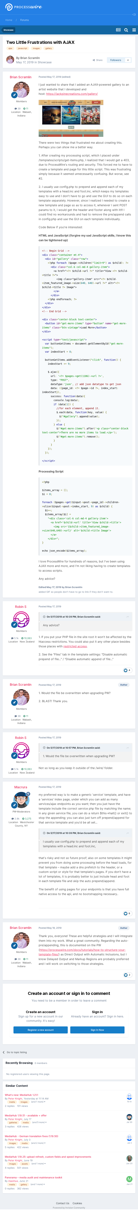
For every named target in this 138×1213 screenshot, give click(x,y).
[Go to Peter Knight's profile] (129, 1096)
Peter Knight (15, 1098)
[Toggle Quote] (44, 616)
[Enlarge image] (71, 118)
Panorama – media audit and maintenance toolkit (33, 1177)
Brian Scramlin (30, 58)
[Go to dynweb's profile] (129, 1158)
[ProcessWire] (23, 7)
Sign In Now (97, 1029)
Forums (24, 19)
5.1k (16, 638)
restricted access (75, 646)
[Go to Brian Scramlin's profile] (10, 60)
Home (8, 19)
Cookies (77, 1203)
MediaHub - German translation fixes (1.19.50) (31, 1136)
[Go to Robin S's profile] (21, 619)
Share (99, 60)
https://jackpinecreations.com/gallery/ (72, 94)
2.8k (16, 818)
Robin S (20, 607)
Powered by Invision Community (69, 1207)
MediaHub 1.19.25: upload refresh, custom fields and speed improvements (48, 1156)
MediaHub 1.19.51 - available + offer (26, 1115)
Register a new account (41, 1029)
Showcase (45, 62)
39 (18, 108)
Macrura (20, 787)
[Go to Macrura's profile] (21, 800)
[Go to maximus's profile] (129, 1179)
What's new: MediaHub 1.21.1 (21, 1094)
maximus (13, 1180)
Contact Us (62, 1203)
